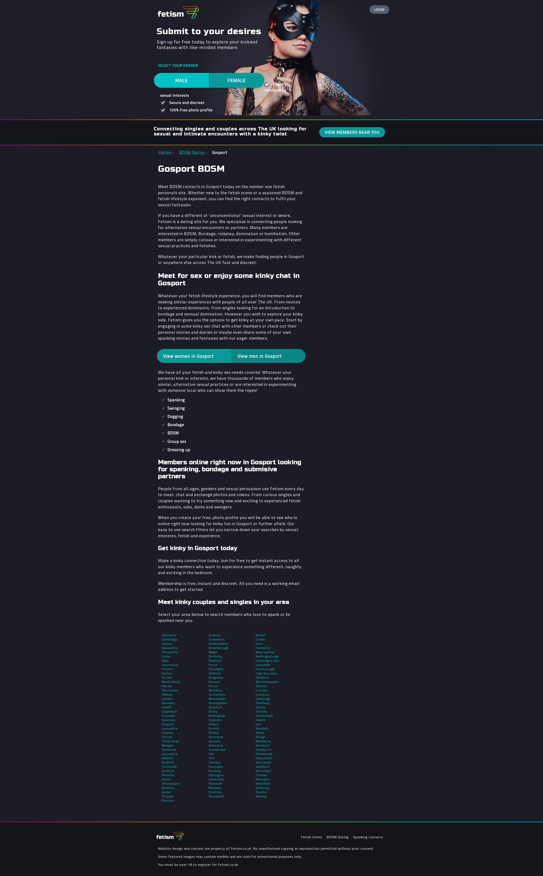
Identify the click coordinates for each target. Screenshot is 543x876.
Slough (261, 737)
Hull (258, 724)
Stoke (260, 733)
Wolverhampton (267, 682)
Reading (215, 771)
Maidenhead (171, 682)
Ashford (214, 673)
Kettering (262, 788)
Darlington (216, 775)
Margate (168, 745)
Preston (168, 669)
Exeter (166, 792)
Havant (167, 686)
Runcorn (168, 800)
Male (181, 80)
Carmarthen (217, 694)
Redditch (262, 728)
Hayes (166, 779)
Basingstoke (218, 703)
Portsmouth (264, 754)
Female (237, 80)
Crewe (260, 639)
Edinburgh (263, 699)
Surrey (261, 707)
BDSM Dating (338, 837)
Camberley (216, 779)
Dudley (214, 733)
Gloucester (264, 762)
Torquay (168, 796)
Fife (211, 754)
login (379, 9)
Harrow (167, 737)
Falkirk (261, 720)
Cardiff (166, 707)
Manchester (217, 699)
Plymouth (215, 783)
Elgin (165, 660)
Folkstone (263, 648)
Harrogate (216, 766)
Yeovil (213, 665)
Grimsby (215, 762)
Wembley (215, 690)
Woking (261, 796)
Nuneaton (263, 779)
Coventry (215, 720)
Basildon (168, 775)
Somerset (169, 750)
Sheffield (262, 703)
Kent (259, 644)
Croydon (262, 690)
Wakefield (263, 783)
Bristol (261, 635)
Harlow (167, 673)
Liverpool (263, 694)
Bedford (168, 762)
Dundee (261, 711)
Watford (168, 758)
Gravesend (170, 665)
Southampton (218, 644)
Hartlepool (263, 750)
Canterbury (217, 639)
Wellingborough (267, 656)
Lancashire (170, 728)
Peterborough (219, 648)
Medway (215, 788)
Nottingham (217, 716)
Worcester (263, 771)
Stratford (262, 677)
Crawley (168, 733)
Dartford (168, 771)
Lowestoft (263, 665)
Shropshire (170, 652)
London (167, 699)
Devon (213, 686)
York (212, 758)
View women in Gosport (188, 356)
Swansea (168, 720)
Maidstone (263, 741)
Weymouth (216, 796)
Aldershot (216, 745)
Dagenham (169, 711)
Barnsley (168, 703)
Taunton (261, 792)
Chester (261, 775)
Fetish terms (311, 837)
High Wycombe (266, 673)
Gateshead (264, 758)
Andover (215, 635)
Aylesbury (169, 635)
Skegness (216, 677)
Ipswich (214, 741)
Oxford (214, 724)
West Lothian (265, 652)
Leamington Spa (267, 660)
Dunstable (216, 669)
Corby (166, 656)
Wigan (213, 652)
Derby (213, 711)
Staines (261, 686)
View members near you (352, 132)
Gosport (168, 724)
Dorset (167, 677)
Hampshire (170, 648)
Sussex (167, 644)
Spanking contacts (368, 837)
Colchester (170, 766)
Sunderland (264, 716)
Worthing (215, 656)
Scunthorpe (217, 750)
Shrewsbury (171, 783)
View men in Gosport (260, 356)
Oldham (167, 694)
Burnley (214, 682)
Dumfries (215, 792)
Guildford (262, 766)
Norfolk (214, 728)
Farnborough (265, 669)
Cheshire (215, 707)
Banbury (168, 788)
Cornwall (168, 716)
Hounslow (216, 737)
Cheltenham (170, 741)
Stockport (263, 745)
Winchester (170, 690)
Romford (215, 660)
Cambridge (169, 639)
